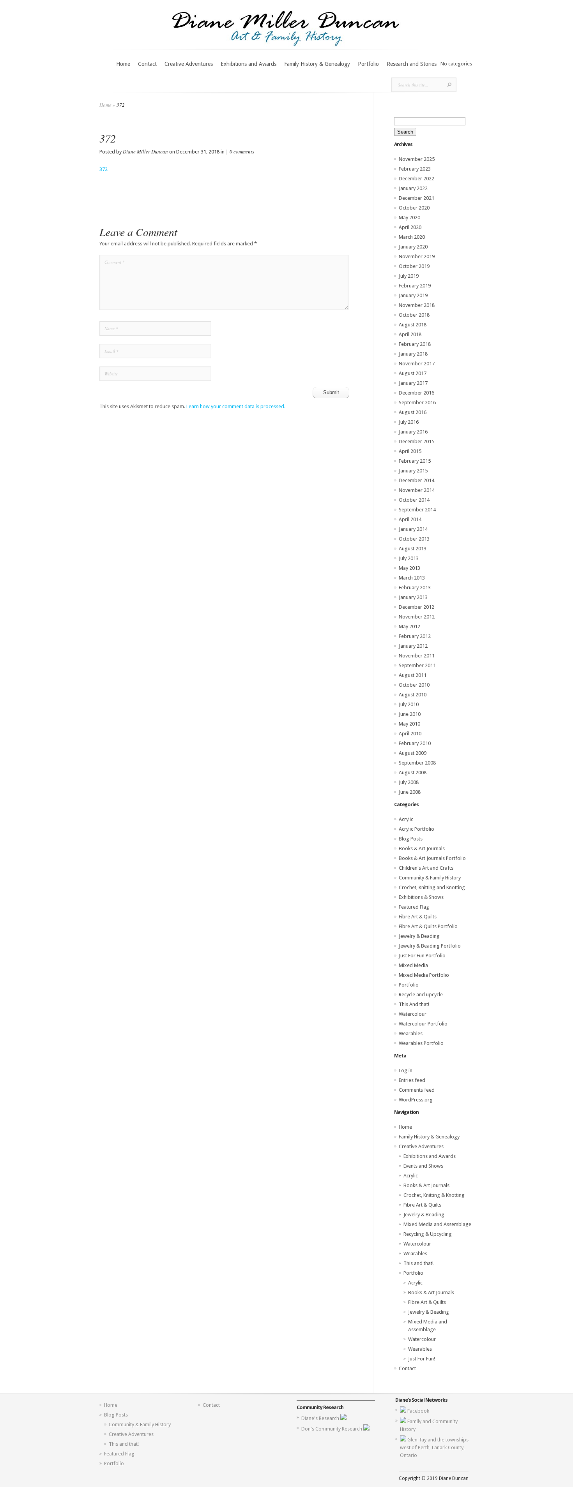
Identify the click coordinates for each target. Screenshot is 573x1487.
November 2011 (417, 656)
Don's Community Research (332, 1429)
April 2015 (410, 451)
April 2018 (410, 334)
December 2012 (416, 607)
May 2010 (409, 724)
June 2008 (410, 792)
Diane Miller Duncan (145, 151)
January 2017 (413, 383)
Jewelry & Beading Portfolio (430, 946)
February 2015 (415, 461)
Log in (405, 1070)
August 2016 (412, 412)
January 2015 (413, 471)
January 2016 (413, 432)
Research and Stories (412, 64)
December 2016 (416, 393)
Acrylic (406, 819)
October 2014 (414, 500)
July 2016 (409, 422)
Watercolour (412, 1014)
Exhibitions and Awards (248, 64)
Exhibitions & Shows (421, 897)
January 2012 (413, 646)
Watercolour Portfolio (423, 1024)
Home (123, 64)
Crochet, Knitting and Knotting (432, 887)
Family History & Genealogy (317, 64)
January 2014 (413, 529)
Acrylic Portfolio (416, 829)
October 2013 (414, 539)
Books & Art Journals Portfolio (432, 858)
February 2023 (415, 169)
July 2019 (409, 276)
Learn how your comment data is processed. (235, 406)
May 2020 (409, 217)
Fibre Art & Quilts (418, 917)
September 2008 (417, 763)
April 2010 (410, 733)
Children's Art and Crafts (426, 868)
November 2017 (417, 363)
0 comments (242, 151)
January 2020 (413, 247)
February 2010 (415, 743)
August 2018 (412, 325)
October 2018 (414, 315)
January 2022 (413, 188)
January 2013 (413, 597)
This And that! (414, 1004)
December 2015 (416, 441)
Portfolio (368, 64)
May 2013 (409, 568)
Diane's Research (320, 1418)
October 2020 (414, 208)
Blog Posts (411, 839)
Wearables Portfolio (421, 1043)
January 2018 (413, 354)
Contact (147, 64)
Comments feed (417, 1090)
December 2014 (416, 480)
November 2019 (417, 256)
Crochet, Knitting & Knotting (434, 1195)
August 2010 (412, 695)
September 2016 (417, 402)
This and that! (418, 1263)
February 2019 (415, 286)
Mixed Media (413, 965)
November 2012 (417, 617)
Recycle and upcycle (421, 994)
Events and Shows (423, 1166)
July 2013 (409, 558)
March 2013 (412, 578)
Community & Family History (430, 878)
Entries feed (412, 1080)
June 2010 (410, 714)
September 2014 (417, 510)
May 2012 (409, 626)
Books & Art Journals (422, 848)
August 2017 (412, 373)
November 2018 (417, 305)
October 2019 (414, 266)
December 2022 (416, 178)
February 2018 (415, 344)
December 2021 (416, 198)
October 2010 (414, 685)
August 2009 (412, 753)
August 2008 (412, 772)
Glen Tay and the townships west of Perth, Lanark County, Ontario (434, 1447)
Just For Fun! (421, 1359)
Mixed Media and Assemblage (437, 1224)
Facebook (418, 1411)
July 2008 (409, 782)
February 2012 (415, 636)
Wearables (411, 1033)
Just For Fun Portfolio (422, 955)
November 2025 (417, 159)
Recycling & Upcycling (427, 1234)
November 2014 (417, 490)
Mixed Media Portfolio (424, 975)
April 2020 (410, 227)
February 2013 (415, 587)
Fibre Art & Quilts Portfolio (428, 926)
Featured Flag (414, 907)
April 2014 (410, 519)
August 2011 (412, 675)
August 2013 (412, 548)
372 (103, 169)
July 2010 (409, 704)
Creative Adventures (188, 64)
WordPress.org (416, 1100)
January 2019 (413, 295)
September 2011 (417, 665)
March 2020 (412, 237)
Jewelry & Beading (419, 936)
